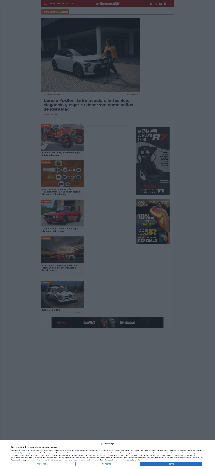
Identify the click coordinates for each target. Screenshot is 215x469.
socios (28, 450)
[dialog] (107, 454)
